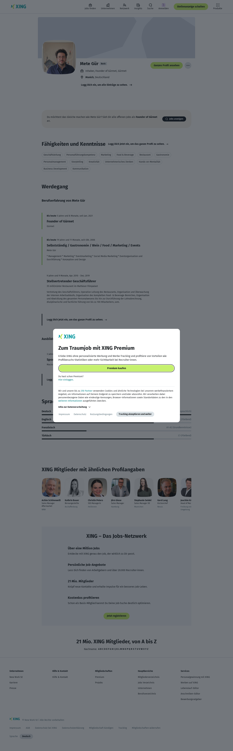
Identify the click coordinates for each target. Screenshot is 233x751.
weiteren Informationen (70, 400)
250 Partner (86, 391)
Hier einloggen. (66, 379)
